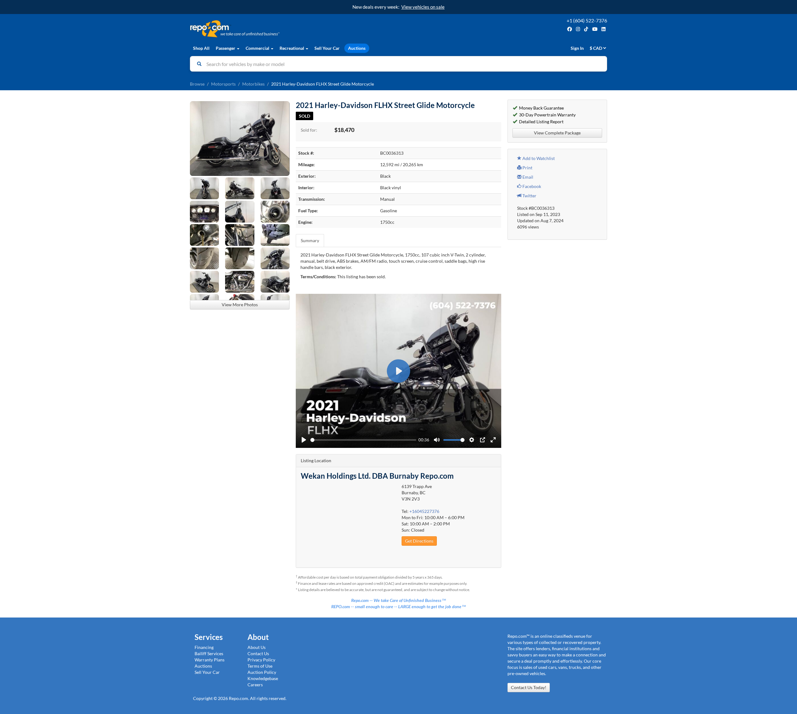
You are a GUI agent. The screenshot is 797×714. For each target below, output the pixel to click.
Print (526, 167)
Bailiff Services (209, 653)
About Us (257, 647)
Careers (255, 684)
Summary (310, 240)
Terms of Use (260, 666)
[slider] (363, 440)
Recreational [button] (292, 48)
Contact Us (258, 653)
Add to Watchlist (538, 158)
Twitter (528, 195)
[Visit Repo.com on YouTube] (595, 29)
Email (527, 177)
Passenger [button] (226, 48)
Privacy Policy (261, 659)
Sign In (577, 48)
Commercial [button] (258, 48)
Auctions (356, 48)
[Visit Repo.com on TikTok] (586, 29)
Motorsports (223, 84)
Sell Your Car (327, 48)
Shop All (201, 48)
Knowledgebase (263, 678)
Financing (204, 647)
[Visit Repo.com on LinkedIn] (603, 29)
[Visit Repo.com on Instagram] (578, 29)
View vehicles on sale (423, 7)
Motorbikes (253, 84)
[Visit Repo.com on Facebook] (569, 29)
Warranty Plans (209, 659)
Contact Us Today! (528, 687)
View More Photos (240, 304)
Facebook (531, 186)
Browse (197, 84)
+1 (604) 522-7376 (587, 20)
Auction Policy (262, 672)
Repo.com (292, 28)
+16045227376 (424, 511)
